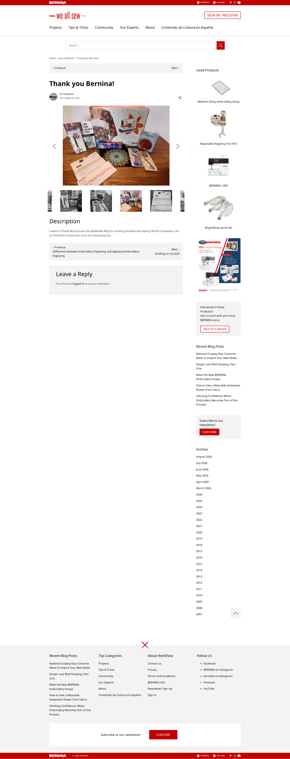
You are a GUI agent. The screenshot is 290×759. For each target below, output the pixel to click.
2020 (199, 532)
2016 (199, 557)
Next (174, 68)
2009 (199, 601)
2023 (199, 513)
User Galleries (66, 58)
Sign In (152, 695)
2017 (199, 551)
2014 (199, 570)
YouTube (209, 688)
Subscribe (209, 432)
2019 (199, 538)
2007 (199, 614)
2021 (199, 526)
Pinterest (209, 682)
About (150, 27)
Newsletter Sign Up (160, 688)
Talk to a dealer (214, 329)
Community (104, 27)
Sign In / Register (222, 15)
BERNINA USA (156, 682)
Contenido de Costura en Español (187, 27)
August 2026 (204, 456)
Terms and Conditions (162, 676)
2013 (199, 576)
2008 (199, 608)
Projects (55, 27)
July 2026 (201, 463)
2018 (199, 545)
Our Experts (129, 27)
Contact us (154, 663)
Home (52, 58)
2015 (199, 564)
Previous (60, 68)
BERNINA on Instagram (218, 670)
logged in (78, 283)
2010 (199, 595)
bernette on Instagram (218, 676)
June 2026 (202, 469)
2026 (199, 494)
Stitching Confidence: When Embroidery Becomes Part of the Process (217, 400)
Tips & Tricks (78, 27)
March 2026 (203, 488)
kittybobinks (67, 94)
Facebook (210, 663)
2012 (199, 583)
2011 (199, 589)
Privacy (152, 670)
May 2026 (202, 475)
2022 (199, 519)
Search (221, 45)
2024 (199, 507)
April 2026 (202, 482)
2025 (199, 501)
